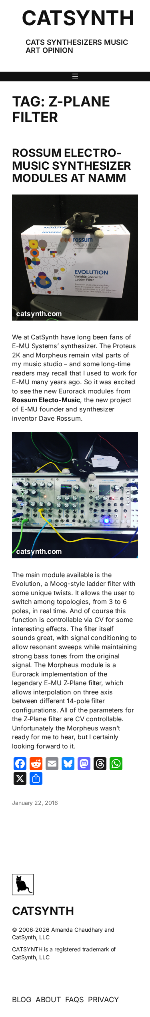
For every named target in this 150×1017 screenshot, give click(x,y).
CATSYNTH (78, 18)
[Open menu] (75, 76)
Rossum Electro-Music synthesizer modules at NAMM (71, 166)
